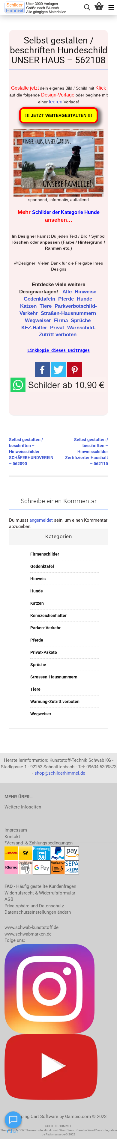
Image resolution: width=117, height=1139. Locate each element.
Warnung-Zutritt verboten (55, 701)
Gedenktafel (42, 566)
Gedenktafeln (40, 299)
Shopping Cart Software (34, 1116)
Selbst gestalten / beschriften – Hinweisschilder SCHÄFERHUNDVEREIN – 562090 (31, 451)
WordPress (66, 1130)
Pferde (66, 299)
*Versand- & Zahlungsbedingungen (38, 843)
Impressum (15, 830)
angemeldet (41, 520)
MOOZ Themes (26, 1130)
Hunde (85, 299)
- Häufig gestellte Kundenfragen (40, 886)
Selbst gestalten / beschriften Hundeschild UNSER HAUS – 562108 (58, 50)
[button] (58, 384)
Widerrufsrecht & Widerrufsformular (39, 893)
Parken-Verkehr (45, 627)
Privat (58, 328)
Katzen (29, 306)
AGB (8, 899)
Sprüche (81, 320)
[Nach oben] (101, 1130)
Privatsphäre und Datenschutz (34, 906)
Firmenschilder (44, 554)
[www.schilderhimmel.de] (33, 7)
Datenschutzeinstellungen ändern (37, 912)
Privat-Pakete (43, 652)
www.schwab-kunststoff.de (31, 927)
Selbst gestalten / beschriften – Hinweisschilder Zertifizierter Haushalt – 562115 (86, 451)
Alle (67, 292)
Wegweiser (38, 320)
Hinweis (38, 578)
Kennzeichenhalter (48, 615)
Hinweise (86, 292)
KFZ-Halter (35, 328)
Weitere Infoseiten (22, 807)
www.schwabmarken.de (28, 934)
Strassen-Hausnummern (53, 677)
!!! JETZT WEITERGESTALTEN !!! (58, 115)
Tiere (46, 306)
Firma (61, 320)
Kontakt (12, 836)
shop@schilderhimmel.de (59, 773)
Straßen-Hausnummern (69, 313)
